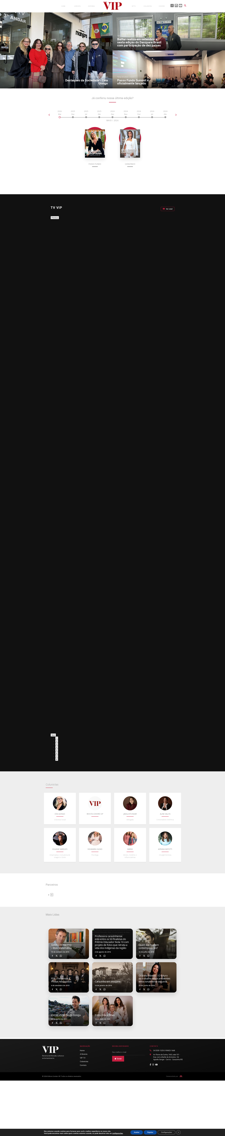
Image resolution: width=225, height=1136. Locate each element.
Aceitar (136, 1132)
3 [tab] (56, 744)
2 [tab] (56, 741)
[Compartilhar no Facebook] (52, 956)
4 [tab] (56, 747)
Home (82, 1050)
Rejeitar (150, 1132)
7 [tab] (56, 756)
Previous (55, 217)
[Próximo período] (175, 114)
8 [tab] (56, 759)
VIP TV (82, 1058)
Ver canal (169, 209)
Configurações (166, 1132)
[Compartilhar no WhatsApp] (61, 956)
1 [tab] (56, 738)
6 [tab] (56, 753)
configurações (117, 1133)
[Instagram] (153, 1065)
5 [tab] (56, 750)
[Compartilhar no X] (56, 956)
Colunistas (84, 1061)
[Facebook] (150, 1065)
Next (53, 735)
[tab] (60, 114)
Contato (83, 1065)
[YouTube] (156, 1065)
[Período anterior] (49, 114)
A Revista (83, 1054)
